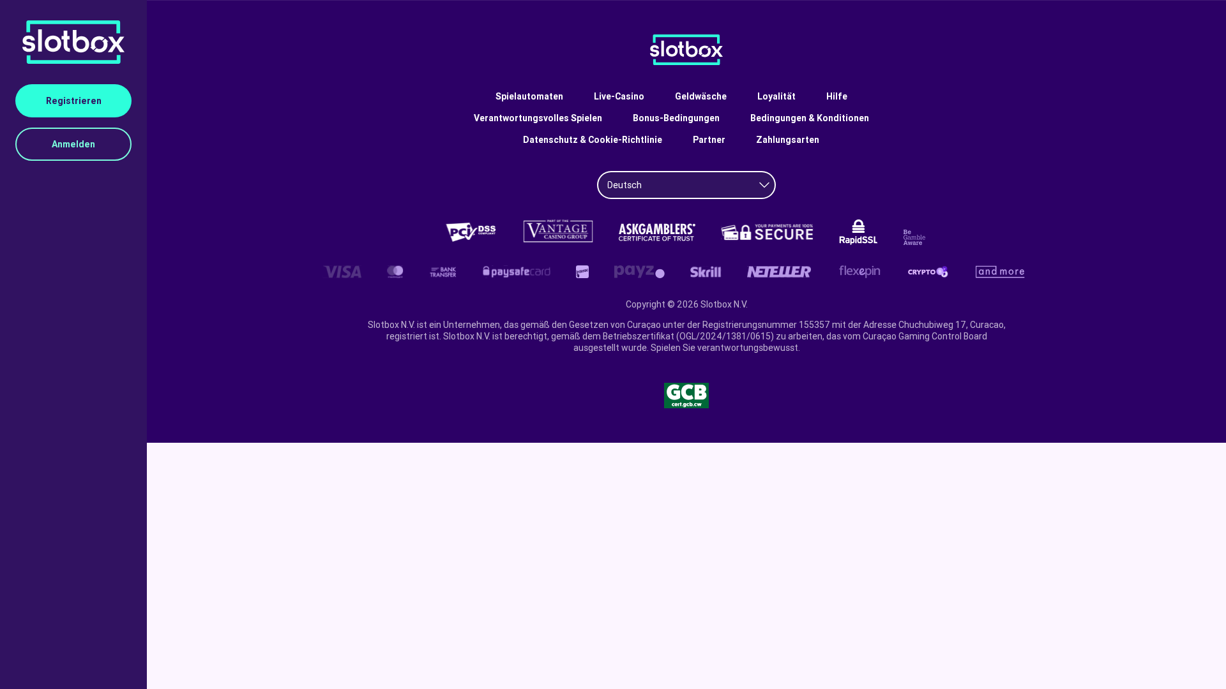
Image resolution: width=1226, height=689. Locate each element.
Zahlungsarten (787, 139)
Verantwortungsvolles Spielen (538, 118)
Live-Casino (619, 96)
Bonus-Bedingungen (676, 118)
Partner (709, 139)
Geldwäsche (701, 96)
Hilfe (836, 96)
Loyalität (776, 96)
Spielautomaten (529, 96)
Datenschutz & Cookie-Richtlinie (592, 139)
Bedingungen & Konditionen (809, 118)
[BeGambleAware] (916, 237)
